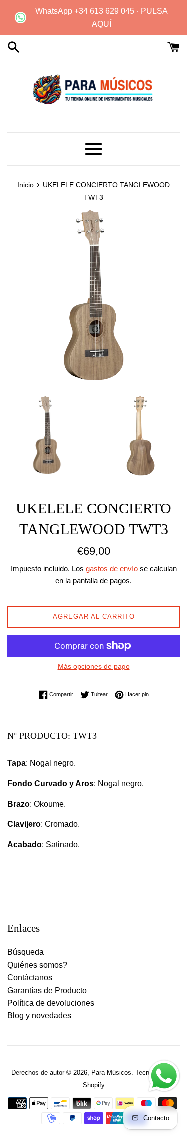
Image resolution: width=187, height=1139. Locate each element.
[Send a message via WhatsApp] (164, 1076)
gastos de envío (112, 568)
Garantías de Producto (47, 990)
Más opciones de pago (94, 666)
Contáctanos (29, 977)
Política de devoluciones (50, 1003)
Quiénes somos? (37, 965)
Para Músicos (111, 1072)
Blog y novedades (39, 1016)
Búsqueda (25, 952)
